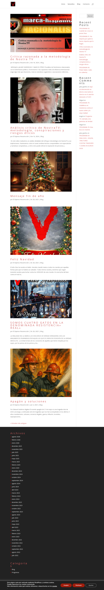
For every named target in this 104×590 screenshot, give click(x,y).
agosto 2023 (16, 515)
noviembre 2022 (17, 543)
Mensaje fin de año (27, 196)
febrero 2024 (16, 496)
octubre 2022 (16, 546)
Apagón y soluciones (28, 401)
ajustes (54, 586)
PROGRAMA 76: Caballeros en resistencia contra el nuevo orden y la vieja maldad (86, 108)
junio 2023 (15, 521)
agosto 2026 (16, 437)
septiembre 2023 (17, 512)
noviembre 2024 (17, 474)
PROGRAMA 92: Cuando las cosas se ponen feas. (86, 30)
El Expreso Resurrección (21, 63)
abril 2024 (15, 490)
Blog (78, 4)
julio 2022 (15, 555)
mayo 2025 (15, 459)
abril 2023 (15, 527)
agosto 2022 (16, 552)
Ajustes (91, 585)
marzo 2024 (16, 493)
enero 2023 (15, 537)
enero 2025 (15, 468)
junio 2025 (15, 455)
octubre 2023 (16, 509)
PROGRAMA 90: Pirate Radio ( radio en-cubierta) (85, 70)
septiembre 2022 (17, 549)
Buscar (90, 16)
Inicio (63, 4)
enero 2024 (15, 499)
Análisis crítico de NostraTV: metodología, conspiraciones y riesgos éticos (37, 130)
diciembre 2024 (17, 471)
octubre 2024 (16, 477)
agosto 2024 (16, 483)
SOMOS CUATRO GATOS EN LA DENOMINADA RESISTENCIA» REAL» (37, 325)
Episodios (71, 4)
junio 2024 (15, 487)
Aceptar (66, 585)
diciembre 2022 (17, 540)
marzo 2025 (16, 462)
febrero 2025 (16, 465)
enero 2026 (15, 443)
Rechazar (79, 585)
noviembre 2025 (17, 449)
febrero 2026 (16, 440)
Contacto (86, 4)
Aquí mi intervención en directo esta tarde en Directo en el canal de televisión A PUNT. (86, 92)
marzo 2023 (16, 530)
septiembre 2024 (17, 480)
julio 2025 (15, 452)
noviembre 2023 (17, 505)
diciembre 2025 (17, 446)
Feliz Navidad (22, 259)
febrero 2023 (16, 533)
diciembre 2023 (17, 502)
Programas (15, 572)
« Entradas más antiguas (18, 423)
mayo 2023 (15, 524)
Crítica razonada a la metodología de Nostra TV (40, 58)
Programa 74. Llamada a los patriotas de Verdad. (86, 118)
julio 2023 (15, 518)
